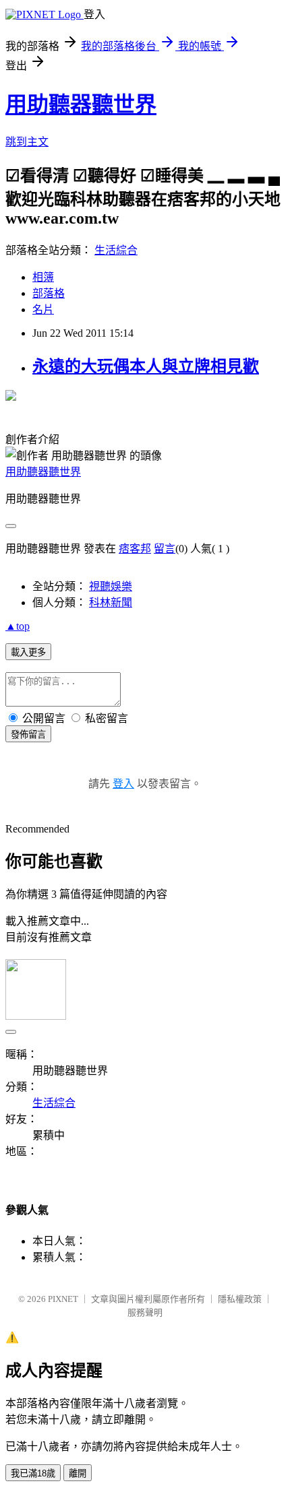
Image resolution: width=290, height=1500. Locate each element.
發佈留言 (28, 734)
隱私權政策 (240, 1299)
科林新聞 (110, 602)
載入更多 (28, 652)
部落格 (48, 293)
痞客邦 (135, 548)
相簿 (43, 277)
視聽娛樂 (110, 586)
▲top (17, 626)
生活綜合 (116, 250)
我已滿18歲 (33, 1473)
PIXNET (63, 1299)
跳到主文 (27, 142)
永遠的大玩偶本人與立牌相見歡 (145, 366)
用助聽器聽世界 (80, 104)
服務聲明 (145, 1312)
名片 (43, 309)
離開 (77, 1473)
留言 (164, 548)
